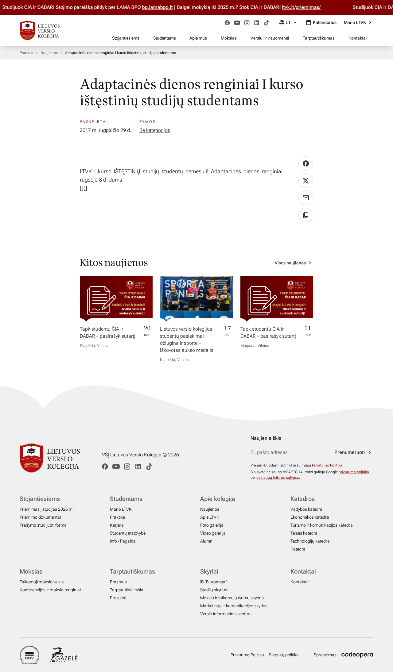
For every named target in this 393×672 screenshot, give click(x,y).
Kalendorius (325, 22)
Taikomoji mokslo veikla (42, 581)
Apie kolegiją (217, 498)
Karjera (117, 525)
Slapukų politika (284, 654)
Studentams (164, 38)
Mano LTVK (355, 22)
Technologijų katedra (310, 541)
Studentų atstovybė (128, 533)
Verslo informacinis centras (225, 613)
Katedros (302, 498)
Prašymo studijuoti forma (43, 525)
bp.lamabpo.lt (162, 7)
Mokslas (229, 38)
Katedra (297, 549)
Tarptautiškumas (319, 38)
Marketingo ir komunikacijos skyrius (233, 605)
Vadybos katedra (306, 509)
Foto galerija (212, 525)
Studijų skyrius (213, 589)
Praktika (117, 517)
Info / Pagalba (123, 541)
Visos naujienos (290, 262)
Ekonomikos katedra (309, 517)
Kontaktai (357, 38)
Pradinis (26, 53)
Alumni (206, 541)
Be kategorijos (154, 130)
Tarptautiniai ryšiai (127, 589)
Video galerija (213, 533)
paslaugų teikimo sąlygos (277, 477)
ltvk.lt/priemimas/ (306, 7)
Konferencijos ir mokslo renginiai (50, 589)
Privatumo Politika (327, 465)
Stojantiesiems (125, 38)
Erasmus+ (119, 581)
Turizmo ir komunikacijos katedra (321, 525)
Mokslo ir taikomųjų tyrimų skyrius (232, 597)
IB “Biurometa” (213, 581)
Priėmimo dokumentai (40, 517)
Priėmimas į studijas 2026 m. (47, 509)
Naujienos (49, 53)
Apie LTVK (209, 517)
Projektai (118, 597)
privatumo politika (354, 472)
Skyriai (209, 571)
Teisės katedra (303, 533)
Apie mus (198, 38)
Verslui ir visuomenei (270, 38)
